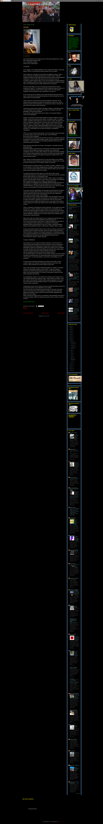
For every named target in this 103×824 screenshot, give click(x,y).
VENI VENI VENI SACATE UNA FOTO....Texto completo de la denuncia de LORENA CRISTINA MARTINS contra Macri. (74, 277)
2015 (71, 339)
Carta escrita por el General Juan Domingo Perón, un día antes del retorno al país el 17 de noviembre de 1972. (74, 311)
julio (72, 350)
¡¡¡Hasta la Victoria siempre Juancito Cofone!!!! (76, 653)
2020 (71, 331)
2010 (71, 368)
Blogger (58, 821)
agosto (72, 348)
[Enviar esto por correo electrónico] (38, 306)
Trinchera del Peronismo (72, 751)
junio (72, 351)
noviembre (73, 343)
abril (72, 355)
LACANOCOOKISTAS (74, 550)
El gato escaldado (73, 667)
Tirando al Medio (73, 739)
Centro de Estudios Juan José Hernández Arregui (74, 488)
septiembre (73, 347)
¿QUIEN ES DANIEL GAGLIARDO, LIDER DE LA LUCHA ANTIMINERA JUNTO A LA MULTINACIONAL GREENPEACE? (74, 254)
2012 (71, 365)
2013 (71, 363)
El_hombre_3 (72, 461)
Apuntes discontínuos (74, 578)
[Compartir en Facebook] (42, 306)
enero (72, 361)
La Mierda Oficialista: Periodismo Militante (74, 590)
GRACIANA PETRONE (74, 693)
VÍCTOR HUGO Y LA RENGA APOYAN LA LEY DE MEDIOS (74, 207)
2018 (71, 334)
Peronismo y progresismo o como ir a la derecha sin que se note (76, 464)
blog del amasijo (73, 477)
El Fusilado (72, 650)
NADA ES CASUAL (73, 710)
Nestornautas (72, 449)
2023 (71, 326)
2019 (71, 332)
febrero (72, 358)
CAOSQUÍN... (26, 27)
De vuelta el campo (73, 740)
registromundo (73, 563)
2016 (71, 337)
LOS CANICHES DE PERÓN (38, 4)
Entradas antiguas (61, 313)
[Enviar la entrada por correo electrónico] (36, 306)
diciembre (73, 342)
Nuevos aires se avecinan (74, 783)
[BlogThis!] (39, 306)
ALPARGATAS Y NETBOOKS (73, 518)
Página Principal (45, 313)
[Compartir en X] (41, 306)
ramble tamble (73, 507)
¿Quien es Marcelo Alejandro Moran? (75, 216)
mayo (72, 353)
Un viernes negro (73, 579)
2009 (71, 370)
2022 (71, 327)
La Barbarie (72, 678)
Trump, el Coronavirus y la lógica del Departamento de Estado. (76, 638)
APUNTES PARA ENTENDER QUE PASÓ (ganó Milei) (76, 538)
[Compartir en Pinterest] (43, 306)
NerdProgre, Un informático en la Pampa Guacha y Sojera (73, 620)
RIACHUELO (72, 535)
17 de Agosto (76, 299)
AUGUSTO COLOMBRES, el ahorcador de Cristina (77, 240)
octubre (72, 345)
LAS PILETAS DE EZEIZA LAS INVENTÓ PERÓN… (77, 290)
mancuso (72, 605)
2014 (71, 340)
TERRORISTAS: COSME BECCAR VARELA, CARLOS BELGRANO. (74, 227)
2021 (71, 329)
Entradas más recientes (28, 313)
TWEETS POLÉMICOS (74, 450)
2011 (71, 367)
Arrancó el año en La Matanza (76, 712)
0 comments (25, 308)
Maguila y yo (72, 724)
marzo (72, 356)
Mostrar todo (78, 793)
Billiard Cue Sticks (73, 668)
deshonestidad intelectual (73, 635)
